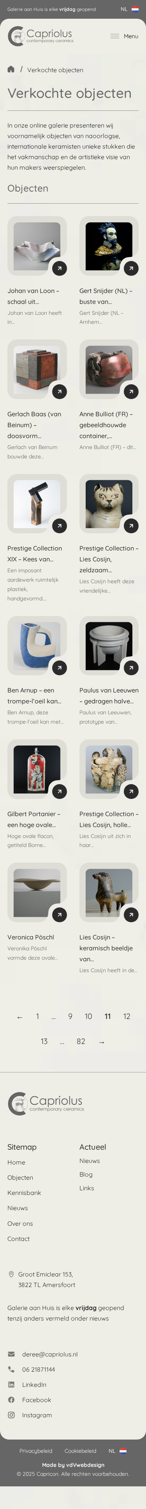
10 (88, 1016)
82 (81, 1041)
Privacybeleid (35, 1450)
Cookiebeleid (80, 1450)
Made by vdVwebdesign (73, 1464)
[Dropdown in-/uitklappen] (135, 9)
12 (126, 1016)
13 (44, 1041)
